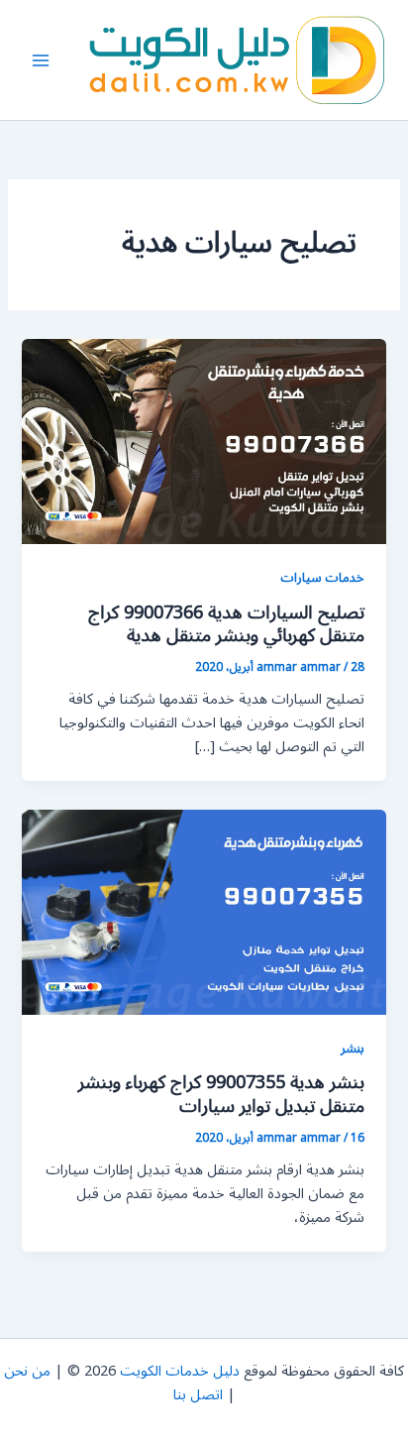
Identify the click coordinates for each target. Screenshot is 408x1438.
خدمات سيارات (322, 577)
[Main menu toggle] (40, 60)
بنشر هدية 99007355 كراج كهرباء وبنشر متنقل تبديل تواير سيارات (221, 1094)
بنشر (352, 1048)
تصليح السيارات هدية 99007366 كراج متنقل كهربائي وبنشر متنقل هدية (226, 624)
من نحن (27, 1371)
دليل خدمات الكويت (180, 1371)
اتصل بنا (198, 1395)
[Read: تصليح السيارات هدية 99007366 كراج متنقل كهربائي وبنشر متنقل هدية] (203, 441)
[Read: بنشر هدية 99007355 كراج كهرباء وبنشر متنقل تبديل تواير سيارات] (203, 911)
